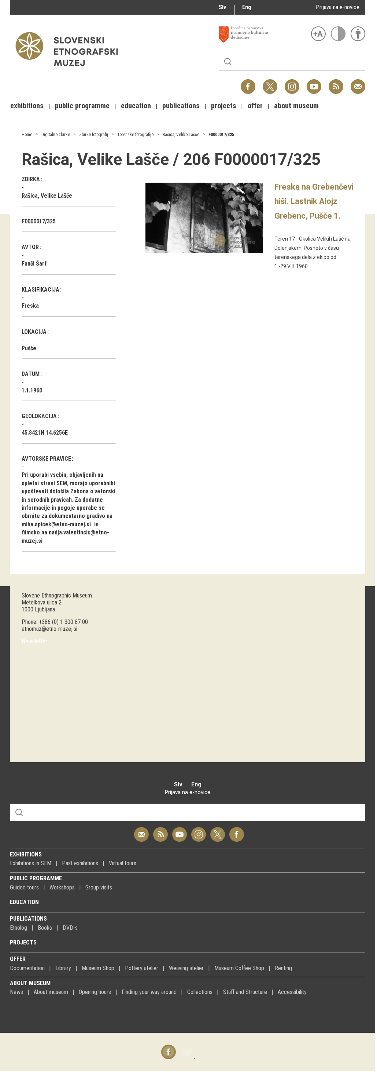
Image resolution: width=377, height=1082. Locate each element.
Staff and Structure (245, 991)
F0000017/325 (221, 134)
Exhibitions (26, 854)
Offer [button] (255, 105)
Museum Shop (98, 968)
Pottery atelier (141, 968)
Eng (246, 7)
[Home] (70, 69)
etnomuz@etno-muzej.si (49, 628)
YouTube (314, 82)
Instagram (292, 82)
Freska (30, 305)
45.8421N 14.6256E (45, 432)
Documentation (27, 968)
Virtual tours (122, 863)
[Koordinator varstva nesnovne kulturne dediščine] (263, 34)
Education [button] (136, 105)
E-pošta (358, 82)
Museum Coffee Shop (239, 968)
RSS (334, 82)
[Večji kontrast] (338, 33)
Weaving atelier (186, 968)
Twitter (270, 82)
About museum (30, 983)
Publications (28, 918)
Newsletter (34, 641)
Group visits (98, 887)
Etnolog (18, 927)
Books (45, 927)
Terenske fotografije (135, 134)
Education (24, 902)
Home (27, 134)
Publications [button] (181, 105)
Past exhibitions (80, 863)
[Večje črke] (318, 33)
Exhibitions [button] (27, 105)
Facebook (248, 82)
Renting (283, 968)
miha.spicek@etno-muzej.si (56, 524)
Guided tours (24, 887)
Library (63, 968)
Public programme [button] (82, 105)
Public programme (36, 878)
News (16, 991)
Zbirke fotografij (93, 134)
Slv (222, 7)
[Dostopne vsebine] (358, 33)
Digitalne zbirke (55, 134)
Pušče (29, 348)
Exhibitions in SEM (30, 863)
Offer (18, 958)
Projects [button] (223, 105)
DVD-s (70, 927)
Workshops (62, 887)
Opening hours (95, 991)
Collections (199, 991)
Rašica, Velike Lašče (181, 134)
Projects (23, 942)
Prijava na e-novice (337, 7)
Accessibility (292, 991)
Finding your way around (149, 991)
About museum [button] (296, 105)
